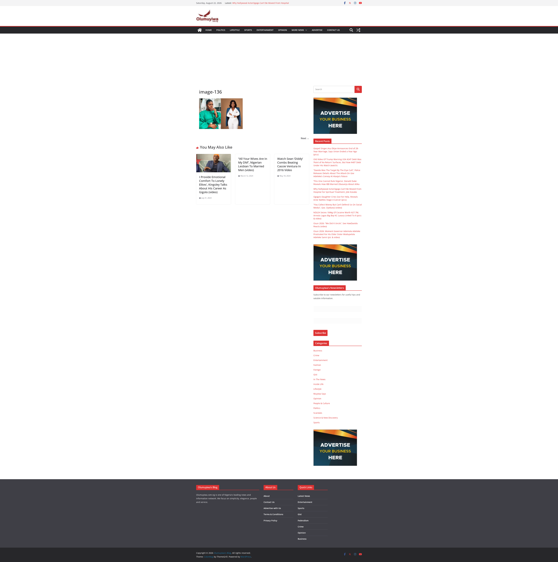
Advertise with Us (272, 508)
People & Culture (321, 403)
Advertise (317, 30)
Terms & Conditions (273, 514)
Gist (315, 374)
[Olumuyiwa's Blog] (199, 30)
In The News (319, 379)
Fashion (317, 365)
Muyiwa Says (319, 393)
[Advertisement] (279, 55)
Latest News (304, 496)
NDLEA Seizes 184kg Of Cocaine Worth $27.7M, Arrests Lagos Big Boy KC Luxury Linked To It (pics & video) (337, 215)
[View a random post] (358, 30)
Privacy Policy (270, 520)
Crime (316, 355)
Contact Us (333, 30)
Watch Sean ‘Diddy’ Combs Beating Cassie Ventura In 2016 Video (290, 164)
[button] (305, 30)
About (267, 496)
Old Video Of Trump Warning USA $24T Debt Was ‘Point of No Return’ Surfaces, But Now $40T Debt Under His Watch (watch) (337, 162)
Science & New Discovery (325, 417)
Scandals (317, 413)
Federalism (303, 520)
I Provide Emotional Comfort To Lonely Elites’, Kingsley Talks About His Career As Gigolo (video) (213, 184)
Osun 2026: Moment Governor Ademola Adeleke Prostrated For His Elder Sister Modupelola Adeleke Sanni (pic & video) (336, 234)
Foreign (317, 369)
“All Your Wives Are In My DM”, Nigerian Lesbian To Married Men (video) (252, 164)
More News (298, 30)
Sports (248, 30)
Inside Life (318, 384)
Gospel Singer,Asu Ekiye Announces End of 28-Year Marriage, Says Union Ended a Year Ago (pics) (336, 151)
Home (208, 30)
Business (317, 350)
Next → (305, 138)
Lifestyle (235, 30)
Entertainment (265, 30)
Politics (220, 30)
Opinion (282, 30)
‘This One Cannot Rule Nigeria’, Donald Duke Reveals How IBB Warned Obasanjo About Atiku (260, 4)
